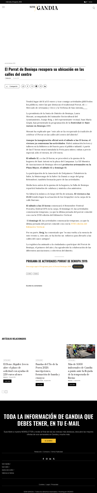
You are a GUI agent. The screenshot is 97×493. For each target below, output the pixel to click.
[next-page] (6, 392)
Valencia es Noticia (8, 473)
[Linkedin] (45, 86)
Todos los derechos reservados (46, 492)
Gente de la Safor (7, 470)
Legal (48, 484)
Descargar (78, 266)
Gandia (36, 273)
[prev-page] (3, 392)
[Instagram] (47, 459)
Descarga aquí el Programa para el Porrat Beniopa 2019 (48, 266)
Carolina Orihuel (39, 380)
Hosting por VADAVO (66, 492)
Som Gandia (6, 464)
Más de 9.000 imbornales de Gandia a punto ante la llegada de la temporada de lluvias (80, 371)
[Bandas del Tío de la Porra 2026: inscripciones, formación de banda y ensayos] (48, 351)
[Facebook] (27, 86)
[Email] (40, 86)
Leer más (7, 381)
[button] (94, 8)
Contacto (46, 452)
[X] (32, 86)
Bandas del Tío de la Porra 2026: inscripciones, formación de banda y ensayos (48, 371)
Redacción (8, 78)
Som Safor (5, 467)
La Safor (29, 273)
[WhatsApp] (23, 86)
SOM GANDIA (29, 492)
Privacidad (54, 484)
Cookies (42, 484)
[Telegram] (36, 86)
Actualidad (7, 360)
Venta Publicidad (57, 452)
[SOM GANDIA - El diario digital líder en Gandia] (44, 7)
